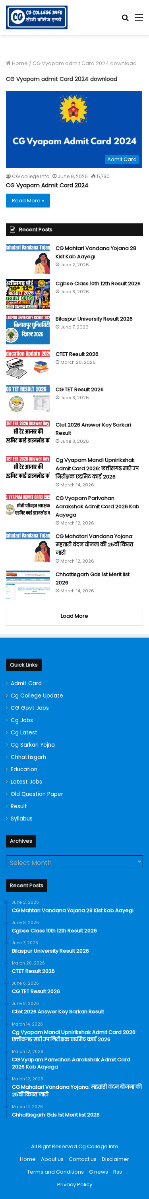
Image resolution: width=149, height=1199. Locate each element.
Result (19, 806)
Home (19, 63)
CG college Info (30, 176)
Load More (74, 616)
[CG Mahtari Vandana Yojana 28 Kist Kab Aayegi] (28, 259)
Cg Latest (24, 732)
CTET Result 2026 (77, 354)
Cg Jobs (22, 720)
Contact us (83, 1159)
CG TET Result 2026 (80, 389)
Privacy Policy (74, 1184)
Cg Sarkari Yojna (33, 745)
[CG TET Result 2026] (28, 400)
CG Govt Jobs (30, 708)
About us (52, 1159)
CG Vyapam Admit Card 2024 (47, 185)
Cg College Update (37, 695)
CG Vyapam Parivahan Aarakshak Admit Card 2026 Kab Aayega (97, 506)
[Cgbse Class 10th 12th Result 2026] (28, 294)
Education (24, 769)
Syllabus (22, 818)
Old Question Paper (37, 794)
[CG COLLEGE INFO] (37, 17)
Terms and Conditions (55, 1172)
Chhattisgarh (28, 757)
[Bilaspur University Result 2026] (28, 329)
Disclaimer (115, 1159)
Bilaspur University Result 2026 (94, 319)
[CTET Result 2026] (28, 365)
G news (98, 1172)
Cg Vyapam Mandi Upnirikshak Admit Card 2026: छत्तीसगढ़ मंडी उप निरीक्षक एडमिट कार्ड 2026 (97, 468)
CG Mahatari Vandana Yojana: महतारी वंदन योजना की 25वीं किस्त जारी (95, 544)
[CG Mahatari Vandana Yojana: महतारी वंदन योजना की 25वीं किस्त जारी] (28, 547)
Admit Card (26, 683)
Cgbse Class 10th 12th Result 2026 (98, 283)
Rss (117, 1172)
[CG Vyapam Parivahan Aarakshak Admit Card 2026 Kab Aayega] (28, 509)
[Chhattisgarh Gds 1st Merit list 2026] (28, 585)
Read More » (28, 200)
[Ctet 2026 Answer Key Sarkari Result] (28, 435)
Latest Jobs (26, 782)
